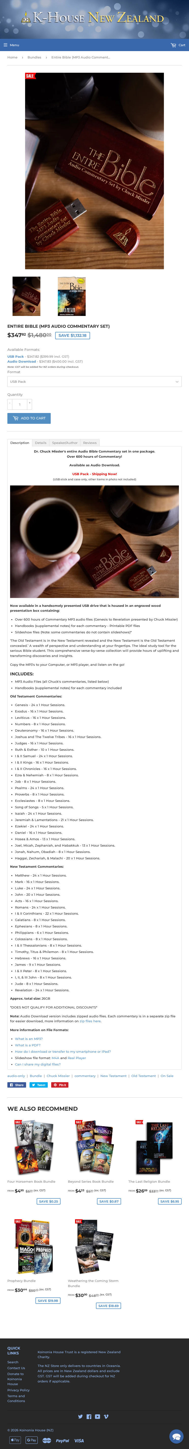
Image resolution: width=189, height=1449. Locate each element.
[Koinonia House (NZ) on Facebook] (89, 1417)
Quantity (15, 394)
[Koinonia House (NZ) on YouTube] (97, 1417)
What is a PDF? (27, 1045)
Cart (181, 45)
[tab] (19, 442)
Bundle (36, 1076)
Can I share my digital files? (38, 1064)
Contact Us (16, 1368)
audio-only (16, 1076)
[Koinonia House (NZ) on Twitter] (80, 1417)
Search (12, 1362)
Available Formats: (23, 349)
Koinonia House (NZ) (36, 1430)
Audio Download (21, 361)
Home (12, 57)
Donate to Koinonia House (15, 1379)
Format (13, 372)
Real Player (77, 1058)
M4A (55, 1058)
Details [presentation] (41, 443)
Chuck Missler (58, 1076)
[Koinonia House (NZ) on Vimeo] (106, 1417)
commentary (85, 1076)
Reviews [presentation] (90, 443)
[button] (176, 1436)
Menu (14, 45)
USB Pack (15, 356)
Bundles (34, 57)
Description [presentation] (19, 443)
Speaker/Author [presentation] (65, 443)
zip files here (90, 1021)
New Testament (113, 1076)
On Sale (167, 1076)
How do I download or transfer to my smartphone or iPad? (63, 1051)
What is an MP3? (29, 1039)
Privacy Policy (18, 1390)
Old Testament (143, 1076)
